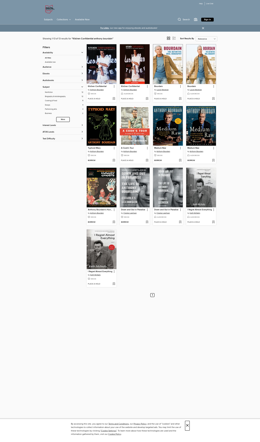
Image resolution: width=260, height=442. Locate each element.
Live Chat (209, 4)
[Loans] (196, 20)
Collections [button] (63, 19)
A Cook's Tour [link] (127, 148)
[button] (183, 20)
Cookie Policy (114, 434)
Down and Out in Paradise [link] (133, 210)
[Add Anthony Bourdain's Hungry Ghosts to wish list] (114, 222)
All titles (48, 58)
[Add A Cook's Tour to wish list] (147, 160)
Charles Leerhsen (130, 213)
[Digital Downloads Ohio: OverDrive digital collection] (49, 9)
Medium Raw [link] (160, 148)
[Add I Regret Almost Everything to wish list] (213, 222)
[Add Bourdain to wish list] (180, 99)
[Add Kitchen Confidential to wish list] (114, 99)
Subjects (48, 19)
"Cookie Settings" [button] (108, 430)
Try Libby (104, 28)
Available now (50, 62)
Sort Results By (187, 38)
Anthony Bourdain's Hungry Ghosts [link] (100, 210)
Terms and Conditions (118, 424)
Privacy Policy (140, 424)
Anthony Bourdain (97, 90)
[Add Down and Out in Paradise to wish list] (147, 222)
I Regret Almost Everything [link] (199, 210)
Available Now (82, 19)
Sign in (207, 19)
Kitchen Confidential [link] (97, 86)
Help (201, 4)
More (63, 119)
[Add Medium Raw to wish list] (180, 160)
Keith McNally (195, 213)
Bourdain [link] (158, 86)
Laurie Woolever (163, 90)
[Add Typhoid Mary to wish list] (114, 160)
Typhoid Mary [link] (94, 148)
